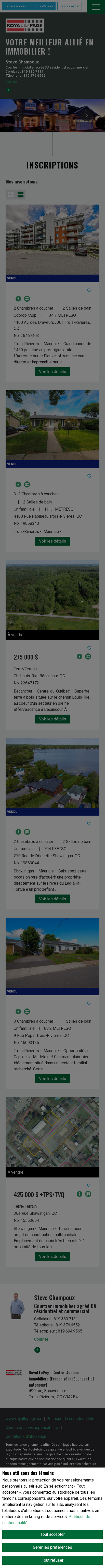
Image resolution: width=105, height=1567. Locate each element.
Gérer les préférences (52, 1547)
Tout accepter (53, 1534)
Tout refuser (52, 1560)
